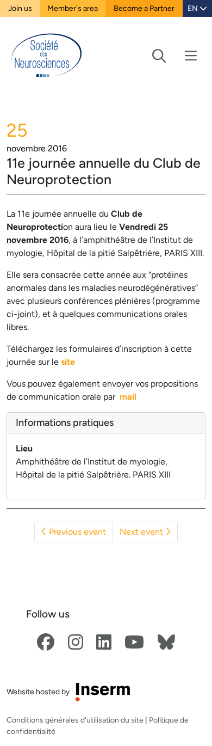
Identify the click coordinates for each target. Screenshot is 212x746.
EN (193, 8)
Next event (142, 532)
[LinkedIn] (103, 642)
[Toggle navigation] (174, 56)
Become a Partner (144, 8)
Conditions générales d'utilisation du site (75, 720)
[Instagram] (75, 642)
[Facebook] (45, 642)
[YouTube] (134, 642)
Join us (20, 8)
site (68, 362)
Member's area (72, 8)
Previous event (76, 532)
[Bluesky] (166, 642)
